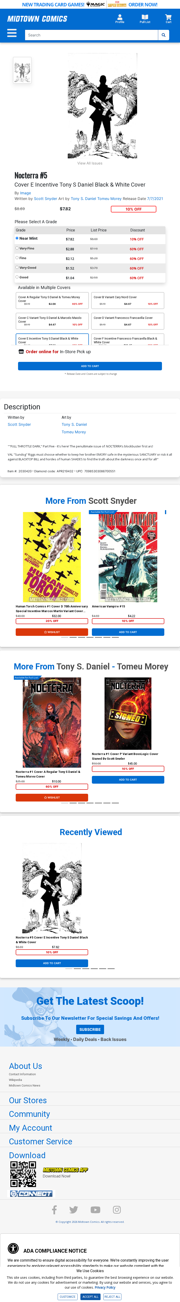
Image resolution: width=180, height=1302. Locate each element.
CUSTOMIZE (67, 1296)
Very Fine (26, 248)
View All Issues (89, 163)
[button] (120, 20)
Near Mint (28, 238)
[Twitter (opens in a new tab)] (74, 1212)
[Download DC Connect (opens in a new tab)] (92, 1193)
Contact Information (22, 1074)
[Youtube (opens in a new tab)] (95, 1212)
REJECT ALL (112, 1296)
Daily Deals (85, 1039)
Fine (22, 258)
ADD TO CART (90, 366)
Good (23, 277)
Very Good (27, 268)
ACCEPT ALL (90, 1296)
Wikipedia (15, 1080)
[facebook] (54, 1212)
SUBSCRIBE (90, 1029)
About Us (25, 1066)
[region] (18, 563)
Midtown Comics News (24, 1085)
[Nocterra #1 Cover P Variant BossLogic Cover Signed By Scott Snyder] (128, 713)
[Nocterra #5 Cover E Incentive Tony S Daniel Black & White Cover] (52, 888)
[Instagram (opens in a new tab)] (117, 1212)
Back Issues (114, 1039)
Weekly (62, 1039)
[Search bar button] (163, 35)
